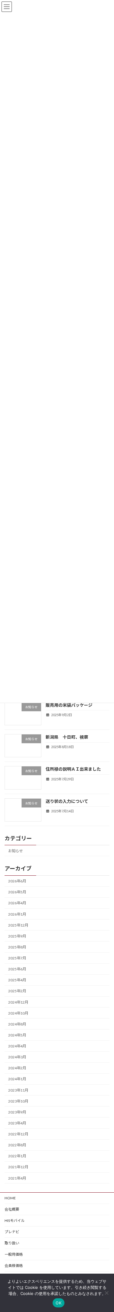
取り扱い (12, 1243)
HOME (10, 1198)
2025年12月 (18, 925)
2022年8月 (17, 1145)
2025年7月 (17, 958)
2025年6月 (17, 969)
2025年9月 (17, 936)
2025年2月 (17, 991)
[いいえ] (106, 1293)
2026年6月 (17, 881)
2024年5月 (17, 1035)
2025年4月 (17, 980)
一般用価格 (14, 1254)
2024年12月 (18, 1002)
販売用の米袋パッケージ (69, 705)
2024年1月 (17, 1079)
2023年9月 (17, 1112)
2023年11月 (18, 1090)
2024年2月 (17, 1068)
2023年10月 (18, 1101)
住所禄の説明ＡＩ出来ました (73, 769)
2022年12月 (18, 1134)
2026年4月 (17, 903)
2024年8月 (17, 1024)
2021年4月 (17, 1178)
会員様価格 (14, 1265)
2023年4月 (17, 1123)
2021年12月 (18, 1167)
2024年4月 (17, 1046)
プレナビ (12, 1231)
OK (58, 1302)
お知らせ (15, 851)
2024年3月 (17, 1057)
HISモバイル (15, 1220)
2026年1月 (17, 914)
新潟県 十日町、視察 (67, 737)
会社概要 (12, 1209)
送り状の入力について (67, 801)
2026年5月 (17, 892)
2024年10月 (18, 1013)
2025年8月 (17, 947)
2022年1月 (17, 1156)
